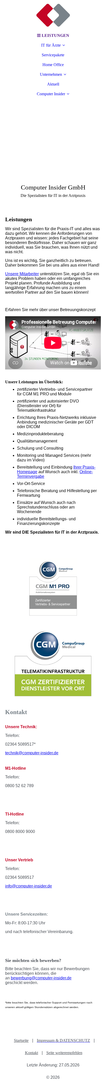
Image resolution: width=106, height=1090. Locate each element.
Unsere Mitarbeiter (22, 274)
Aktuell (53, 84)
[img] (53, 15)
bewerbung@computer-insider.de (41, 978)
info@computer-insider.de (28, 886)
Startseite (21, 1040)
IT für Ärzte (51, 45)
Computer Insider (51, 94)
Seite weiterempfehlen (64, 1053)
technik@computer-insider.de (31, 753)
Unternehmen (51, 74)
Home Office (53, 64)
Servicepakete (53, 55)
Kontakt (31, 1053)
